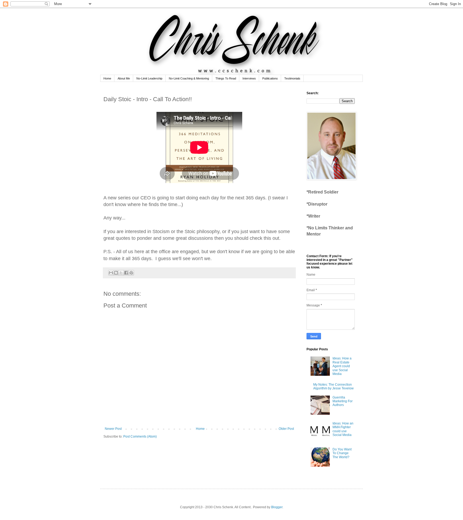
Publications (270, 78)
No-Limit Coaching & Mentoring (189, 78)
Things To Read (225, 78)
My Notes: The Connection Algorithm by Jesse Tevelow (333, 386)
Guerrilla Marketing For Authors (343, 401)
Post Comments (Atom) (140, 436)
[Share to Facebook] (126, 272)
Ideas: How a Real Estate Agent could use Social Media (342, 366)
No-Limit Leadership (149, 78)
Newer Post (113, 429)
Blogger (276, 507)
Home (107, 78)
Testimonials (292, 78)
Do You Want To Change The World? (342, 453)
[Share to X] (121, 272)
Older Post (286, 429)
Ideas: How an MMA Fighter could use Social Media (343, 429)
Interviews (249, 78)
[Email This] (111, 272)
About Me (124, 78)
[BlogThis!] (116, 272)
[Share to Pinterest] (131, 272)
